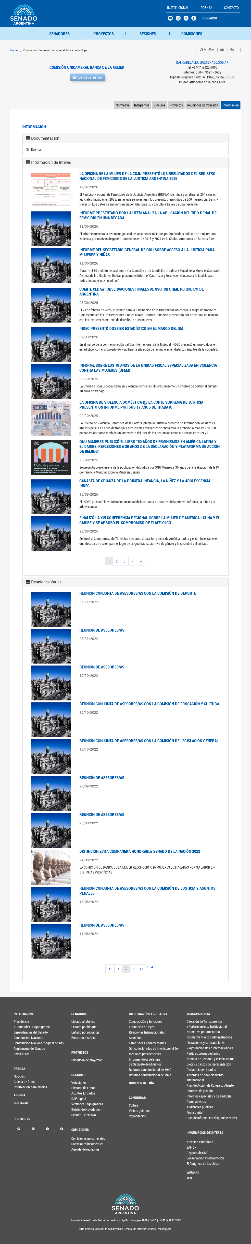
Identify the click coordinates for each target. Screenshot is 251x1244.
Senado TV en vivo (79, 1114)
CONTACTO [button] (231, 7)
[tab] (125, 138)
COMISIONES (191, 33)
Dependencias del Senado (22, 1032)
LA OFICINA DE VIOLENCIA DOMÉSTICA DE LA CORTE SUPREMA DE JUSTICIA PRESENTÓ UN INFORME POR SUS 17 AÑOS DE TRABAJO (141, 404)
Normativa (123, 105)
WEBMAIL (193, 1172)
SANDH (192, 1147)
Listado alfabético (79, 1021)
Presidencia (21, 1021)
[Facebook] (61, 1128)
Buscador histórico (79, 1037)
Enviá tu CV (21, 1053)
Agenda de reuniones (79, 1149)
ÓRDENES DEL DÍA (137, 1083)
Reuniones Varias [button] (46, 582)
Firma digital (195, 1112)
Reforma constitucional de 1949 (137, 1069)
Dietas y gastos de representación (195, 1064)
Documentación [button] (45, 138)
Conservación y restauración (195, 1158)
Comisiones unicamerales (79, 1138)
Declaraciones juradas (195, 1069)
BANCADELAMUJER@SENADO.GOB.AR (202, 62)
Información (231, 105)
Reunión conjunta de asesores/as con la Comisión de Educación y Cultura (149, 704)
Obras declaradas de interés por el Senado (137, 1048)
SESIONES (147, 33)
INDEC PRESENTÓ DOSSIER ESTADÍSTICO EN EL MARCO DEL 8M (131, 328)
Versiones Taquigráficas (79, 1104)
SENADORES (59, 33)
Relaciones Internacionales (137, 1032)
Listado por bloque (79, 1026)
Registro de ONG (195, 1152)
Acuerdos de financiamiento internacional (195, 1077)
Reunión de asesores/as (101, 630)
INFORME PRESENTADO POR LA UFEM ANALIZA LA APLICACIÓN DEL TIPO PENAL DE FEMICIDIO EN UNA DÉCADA (147, 215)
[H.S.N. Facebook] (195, 19)
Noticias (19, 1076)
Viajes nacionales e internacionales (195, 1048)
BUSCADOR (209, 18)
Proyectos (176, 105)
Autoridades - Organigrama (22, 1026)
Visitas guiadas (137, 1110)
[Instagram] (33, 1128)
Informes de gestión (195, 1090)
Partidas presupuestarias (195, 1053)
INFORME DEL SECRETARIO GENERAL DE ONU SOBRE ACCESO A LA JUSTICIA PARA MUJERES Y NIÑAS (146, 252)
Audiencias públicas (195, 1107)
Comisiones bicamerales (79, 1143)
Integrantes (141, 105)
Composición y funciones (137, 1021)
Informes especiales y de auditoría (195, 1096)
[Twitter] (47, 1128)
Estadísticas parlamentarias (137, 1043)
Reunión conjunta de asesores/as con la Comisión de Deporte (137, 593)
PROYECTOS (103, 33)
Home (14, 50)
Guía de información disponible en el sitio (195, 1117)
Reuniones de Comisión (202, 105)
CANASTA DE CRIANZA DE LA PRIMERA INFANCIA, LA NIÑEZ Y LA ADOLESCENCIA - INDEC (146, 483)
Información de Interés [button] (51, 162)
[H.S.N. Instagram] (180, 19)
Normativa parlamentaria (195, 1031)
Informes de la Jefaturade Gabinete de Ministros (137, 1061)
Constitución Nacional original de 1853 (22, 1043)
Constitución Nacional (22, 1037)
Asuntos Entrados (79, 1093)
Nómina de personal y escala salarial (195, 1058)
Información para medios (22, 1087)
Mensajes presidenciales (137, 1053)
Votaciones (78, 1082)
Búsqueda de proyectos (79, 1060)
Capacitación (137, 1116)
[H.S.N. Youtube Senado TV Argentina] (172, 19)
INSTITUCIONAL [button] (178, 7)
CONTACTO (21, 1102)
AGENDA (19, 1095)
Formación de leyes (137, 1026)
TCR (189, 1178)
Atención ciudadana (195, 1142)
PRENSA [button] (206, 7)
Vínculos (159, 105)
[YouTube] (18, 1128)
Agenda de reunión (89, 77)
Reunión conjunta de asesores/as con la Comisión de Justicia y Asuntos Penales (147, 890)
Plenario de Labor (79, 1087)
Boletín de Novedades (79, 1109)
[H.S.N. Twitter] (187, 19)
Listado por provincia (79, 1032)
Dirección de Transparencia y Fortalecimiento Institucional (195, 1024)
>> (140, 561)
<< (110, 968)
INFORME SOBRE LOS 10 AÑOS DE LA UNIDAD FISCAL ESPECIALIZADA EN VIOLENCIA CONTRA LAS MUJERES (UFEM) (148, 367)
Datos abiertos (195, 1101)
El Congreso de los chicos (195, 1163)
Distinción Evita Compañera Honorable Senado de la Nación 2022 (139, 851)
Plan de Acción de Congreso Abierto (195, 1085)
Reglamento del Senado (22, 1048)
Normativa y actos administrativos (195, 1037)
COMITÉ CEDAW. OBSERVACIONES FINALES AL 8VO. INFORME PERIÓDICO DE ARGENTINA (141, 291)
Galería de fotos (22, 1081)
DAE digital (78, 1098)
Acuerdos (135, 1037)
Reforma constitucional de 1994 (137, 1075)
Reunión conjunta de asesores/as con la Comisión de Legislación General (149, 740)
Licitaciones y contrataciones (195, 1042)
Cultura (133, 1105)
